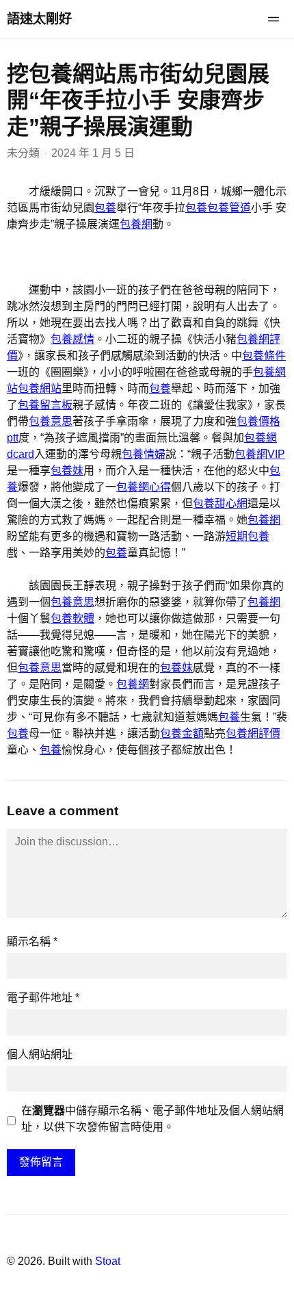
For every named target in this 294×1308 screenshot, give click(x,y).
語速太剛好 (39, 19)
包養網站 (40, 388)
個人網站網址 (39, 1054)
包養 (105, 208)
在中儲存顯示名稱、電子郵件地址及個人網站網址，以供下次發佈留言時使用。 (152, 1119)
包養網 (136, 224)
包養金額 (182, 733)
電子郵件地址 (43, 997)
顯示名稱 (32, 941)
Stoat (107, 1261)
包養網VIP (260, 454)
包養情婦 (143, 454)
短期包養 (247, 536)
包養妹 (67, 470)
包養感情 (72, 339)
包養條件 (264, 355)
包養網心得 (143, 487)
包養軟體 (72, 618)
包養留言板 (45, 405)
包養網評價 (253, 733)
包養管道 (229, 208)
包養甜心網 (220, 503)
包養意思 (50, 421)
